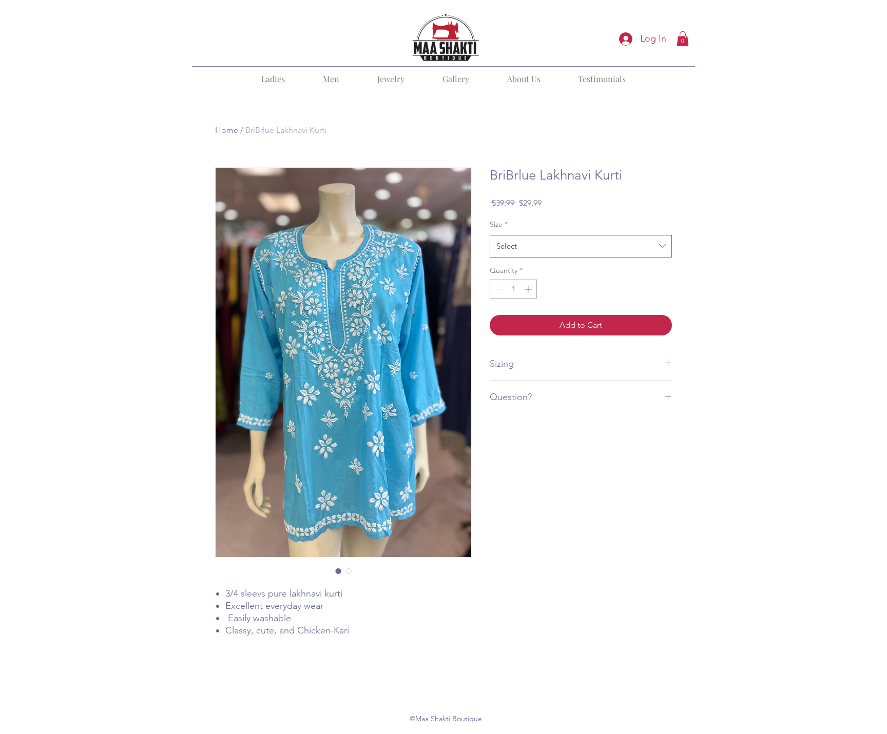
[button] (683, 38)
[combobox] (581, 246)
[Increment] (529, 289)
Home (226, 130)
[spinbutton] (513, 289)
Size (499, 224)
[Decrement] (497, 289)
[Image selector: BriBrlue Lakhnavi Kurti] (338, 571)
